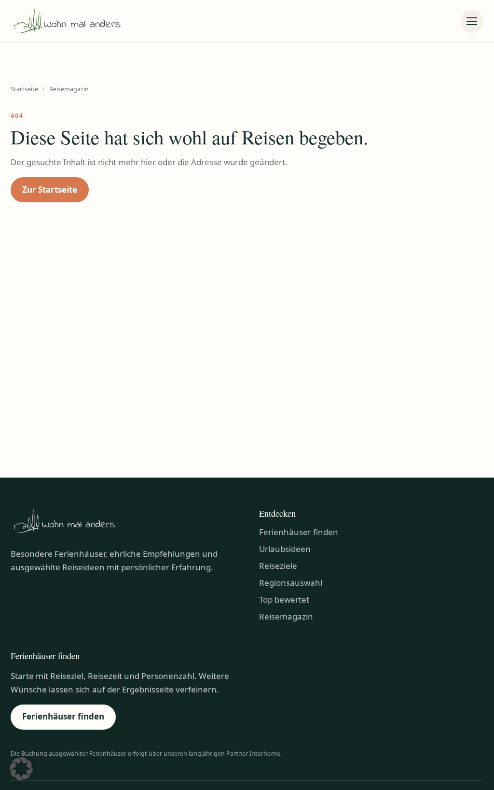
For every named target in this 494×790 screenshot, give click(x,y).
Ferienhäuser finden (298, 531)
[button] (21, 769)
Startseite (24, 89)
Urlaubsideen (285, 548)
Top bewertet (284, 599)
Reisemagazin (286, 616)
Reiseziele (278, 565)
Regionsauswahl (290, 582)
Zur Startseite (49, 189)
